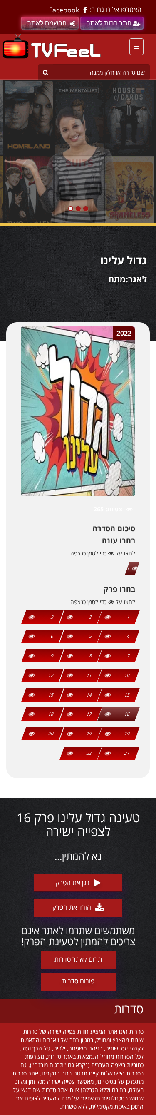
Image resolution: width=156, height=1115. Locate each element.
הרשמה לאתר (47, 23)
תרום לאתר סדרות (78, 959)
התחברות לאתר (109, 23)
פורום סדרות (78, 981)
